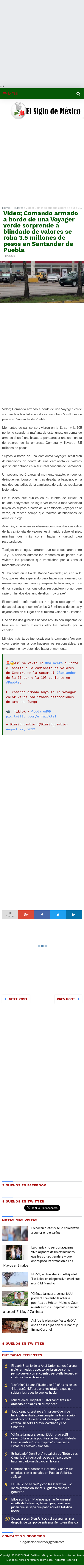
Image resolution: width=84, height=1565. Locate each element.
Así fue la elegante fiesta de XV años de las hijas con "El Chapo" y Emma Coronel (54, 1324)
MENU (13, 93)
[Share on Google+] (26, 914)
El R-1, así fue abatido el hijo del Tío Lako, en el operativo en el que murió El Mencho (55, 1278)
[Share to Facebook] (42, 914)
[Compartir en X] (58, 914)
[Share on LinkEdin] (74, 914)
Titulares (17, 207)
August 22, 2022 (20, 729)
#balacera (54, 663)
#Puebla (13, 682)
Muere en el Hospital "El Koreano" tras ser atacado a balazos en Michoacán (41, 1402)
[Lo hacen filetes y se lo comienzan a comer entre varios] (15, 1233)
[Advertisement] (42, 42)
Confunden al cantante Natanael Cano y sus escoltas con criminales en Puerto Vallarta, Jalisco (42, 1472)
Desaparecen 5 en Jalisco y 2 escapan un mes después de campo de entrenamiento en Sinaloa (44, 1520)
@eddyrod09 (41, 711)
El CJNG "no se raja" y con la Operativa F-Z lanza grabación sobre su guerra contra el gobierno (41, 1488)
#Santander (66, 673)
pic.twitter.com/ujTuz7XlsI (31, 716)
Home (6, 207)
